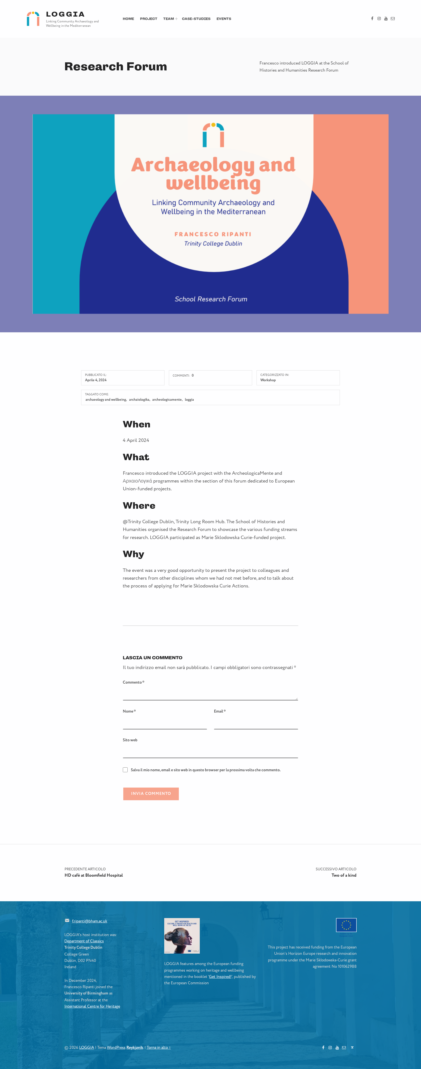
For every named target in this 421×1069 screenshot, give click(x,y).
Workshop (268, 380)
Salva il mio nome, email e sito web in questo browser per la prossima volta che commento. (206, 770)
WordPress (116, 1047)
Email (220, 711)
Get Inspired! (220, 976)
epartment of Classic (84, 941)
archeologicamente (167, 399)
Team (168, 19)
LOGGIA (66, 14)
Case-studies (196, 19)
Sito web (130, 740)
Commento (133, 682)
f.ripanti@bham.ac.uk (89, 921)
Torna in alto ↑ (159, 1047)
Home (128, 19)
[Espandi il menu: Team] (176, 19)
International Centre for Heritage (92, 1006)
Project (148, 19)
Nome (129, 711)
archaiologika (139, 399)
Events (224, 19)
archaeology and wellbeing (106, 399)
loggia (189, 399)
